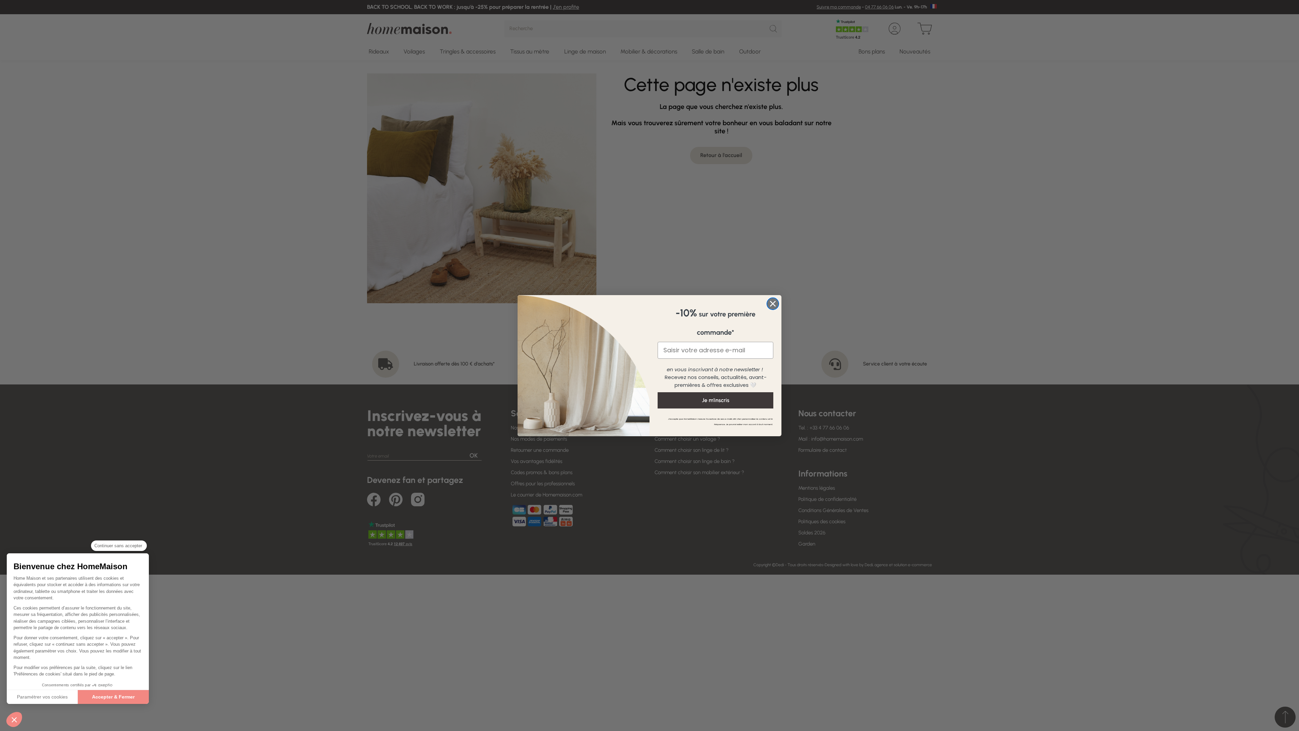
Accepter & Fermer (113, 697)
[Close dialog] (773, 304)
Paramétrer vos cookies (42, 697)
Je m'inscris (715, 400)
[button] (14, 719)
